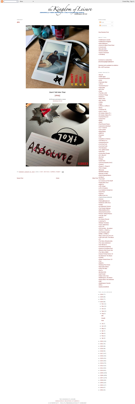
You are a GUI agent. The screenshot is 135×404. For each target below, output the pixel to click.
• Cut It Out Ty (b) (102, 146)
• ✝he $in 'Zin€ (102, 215)
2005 (101, 382)
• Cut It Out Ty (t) (102, 144)
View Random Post (103, 32)
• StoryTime (101, 151)
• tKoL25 (100, 75)
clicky (57, 95)
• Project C (101, 166)
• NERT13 (101, 184)
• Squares (101, 193)
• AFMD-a (106, 233)
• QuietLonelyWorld (103, 287)
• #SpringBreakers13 (104, 201)
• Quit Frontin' (102, 274)
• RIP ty (100, 285)
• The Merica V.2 (102, 140)
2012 (101, 365)
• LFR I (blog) (101, 186)
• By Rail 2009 (102, 272)
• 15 (99, 239)
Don (103, 89)
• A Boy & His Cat (102, 195)
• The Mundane (102, 148)
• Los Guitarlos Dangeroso (105, 190)
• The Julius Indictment (104, 243)
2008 (101, 375)
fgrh (104, 76)
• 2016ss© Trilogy (103, 95)
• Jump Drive (101, 118)
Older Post (95, 178)
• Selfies (100, 102)
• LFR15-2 (107, 106)
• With (99, 281)
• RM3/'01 (101, 263)
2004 (101, 385)
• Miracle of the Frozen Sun (105, 250)
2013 (101, 363)
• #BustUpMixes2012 (104, 210)
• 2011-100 (101, 226)
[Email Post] (62, 171)
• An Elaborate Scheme (104, 206)
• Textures (101, 164)
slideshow (105, 224)
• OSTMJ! (100, 257)
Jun (103, 326)
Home (57, 178)
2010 (101, 370)
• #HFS (100, 122)
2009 (101, 373)
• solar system (102, 129)
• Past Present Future (104, 124)
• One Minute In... (103, 244)
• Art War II (101, 177)
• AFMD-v (100, 233)
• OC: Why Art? (102, 155)
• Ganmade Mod (102, 82)
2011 (101, 368)
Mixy (41, 171)
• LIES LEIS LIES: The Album (106, 237)
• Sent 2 (105, 111)
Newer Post (20, 178)
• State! (100, 104)
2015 (101, 358)
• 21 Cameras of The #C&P (105, 181)
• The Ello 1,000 (102, 93)
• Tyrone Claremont (103, 52)
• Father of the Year (103, 276)
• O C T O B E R (102, 127)
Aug (103, 313)
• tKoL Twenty (102, 100)
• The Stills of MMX (103, 252)
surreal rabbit (55, 171)
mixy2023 (47, 171)
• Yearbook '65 (102, 109)
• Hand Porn (101, 191)
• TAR (99, 137)
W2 (105, 49)
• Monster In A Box (103, 173)
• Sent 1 (100, 111)
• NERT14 (101, 133)
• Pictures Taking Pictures (105, 213)
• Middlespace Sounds (104, 283)
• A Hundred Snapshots (104, 246)
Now (102, 320)
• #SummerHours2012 (104, 212)
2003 (101, 387)
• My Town (101, 157)
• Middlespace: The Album (105, 277)
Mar (103, 333)
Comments (104, 25)
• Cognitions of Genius (104, 139)
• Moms (100, 107)
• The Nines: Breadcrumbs (105, 241)
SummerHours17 (103, 85)
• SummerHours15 (103, 117)
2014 (101, 360)
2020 (101, 346)
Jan (103, 338)
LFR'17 (101, 84)
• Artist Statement (102, 43)
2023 (101, 301)
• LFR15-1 (101, 106)
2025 (101, 297)
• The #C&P (101, 179)
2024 (101, 299)
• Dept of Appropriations (104, 175)
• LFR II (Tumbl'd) (103, 188)
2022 (101, 341)
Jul (102, 323)
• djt (99, 89)
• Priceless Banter (103, 50)
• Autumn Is (101, 96)
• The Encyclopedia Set (104, 162)
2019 (101, 348)
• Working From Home (104, 265)
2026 (101, 294)
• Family (100, 204)
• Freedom (101, 135)
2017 (101, 353)
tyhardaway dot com (57, 100)
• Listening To (102, 221)
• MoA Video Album (103, 266)
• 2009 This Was (102, 268)
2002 (101, 390)
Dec (103, 304)
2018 (101, 351)
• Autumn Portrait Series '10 (105, 254)
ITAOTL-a (107, 230)
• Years (100, 224)
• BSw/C (100, 120)
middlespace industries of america (67, 401)
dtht (18, 22)
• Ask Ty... (100, 270)
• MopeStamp (102, 131)
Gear (106, 45)
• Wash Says (101, 98)
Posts (102, 22)
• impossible (101, 87)
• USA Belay (101, 54)
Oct (103, 308)
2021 (101, 343)
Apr (103, 331)
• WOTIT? (100, 217)
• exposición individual (104, 126)
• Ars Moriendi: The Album (105, 255)
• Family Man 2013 (103, 182)
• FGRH (100, 76)
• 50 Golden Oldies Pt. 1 (104, 113)
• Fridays (100, 159)
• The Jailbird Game (103, 149)
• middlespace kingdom (104, 41)
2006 (101, 380)
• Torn (99, 261)
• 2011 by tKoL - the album (105, 228)
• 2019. (100, 80)
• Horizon (100, 199)
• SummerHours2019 (104, 78)
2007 (101, 378)
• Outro (100, 91)
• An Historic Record (103, 219)
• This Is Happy (102, 168)
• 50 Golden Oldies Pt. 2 (104, 115)
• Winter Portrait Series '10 (105, 259)
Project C (107, 166)
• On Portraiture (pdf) (103, 232)
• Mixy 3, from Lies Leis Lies (105, 235)
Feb (103, 336)
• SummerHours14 (103, 142)
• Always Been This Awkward (106, 279)
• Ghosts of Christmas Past (105, 248)
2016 (101, 356)
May (103, 328)
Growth (103, 318)
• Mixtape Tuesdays (103, 223)
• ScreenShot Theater (104, 153)
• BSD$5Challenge (103, 171)
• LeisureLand (102, 47)
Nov (103, 306)
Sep (103, 311)
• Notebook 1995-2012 (104, 202)
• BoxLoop (101, 170)
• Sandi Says (101, 160)
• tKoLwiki (101, 49)
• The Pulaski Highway (104, 208)
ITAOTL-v (101, 230)
